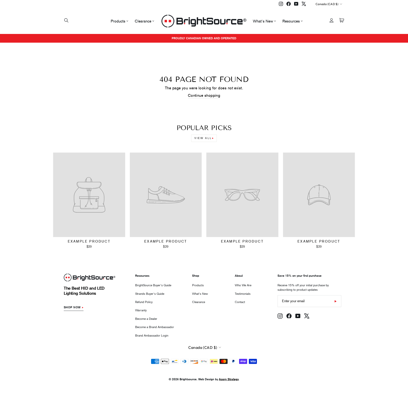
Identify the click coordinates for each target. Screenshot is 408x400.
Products (118, 21)
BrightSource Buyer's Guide (153, 285)
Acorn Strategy (228, 379)
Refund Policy (144, 302)
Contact (240, 302)
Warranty (141, 310)
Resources (291, 21)
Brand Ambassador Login (151, 335)
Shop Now (72, 307)
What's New (263, 21)
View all (203, 138)
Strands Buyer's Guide (149, 293)
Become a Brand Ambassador (154, 327)
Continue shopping (204, 95)
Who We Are (243, 285)
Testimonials (243, 293)
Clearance (143, 21)
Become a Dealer (146, 318)
